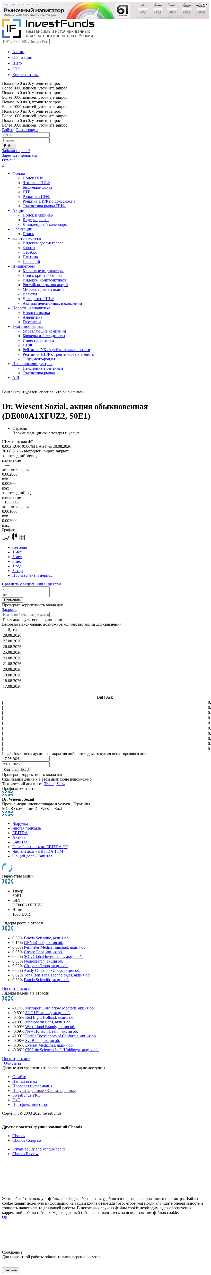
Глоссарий (32, 322)
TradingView (54, 784)
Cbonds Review (25, 1154)
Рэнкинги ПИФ (36, 196)
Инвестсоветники (38, 340)
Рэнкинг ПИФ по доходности (49, 201)
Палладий (31, 261)
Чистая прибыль (26, 828)
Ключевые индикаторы (43, 271)
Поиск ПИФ (34, 178)
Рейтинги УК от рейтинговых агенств (56, 349)
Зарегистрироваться (19, 155)
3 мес (17, 556)
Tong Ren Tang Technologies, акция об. (57, 975)
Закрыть (9, 609)
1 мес (17, 552)
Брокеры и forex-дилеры (44, 336)
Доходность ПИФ (38, 298)
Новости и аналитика (31, 308)
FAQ (16, 1100)
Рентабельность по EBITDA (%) (40, 847)
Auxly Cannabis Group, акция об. (52, 970)
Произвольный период (32, 575)
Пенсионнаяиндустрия (32, 363)
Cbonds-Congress (26, 1140)
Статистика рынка (39, 373)
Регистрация (27, 130)
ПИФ (17, 63)
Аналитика (32, 317)
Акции (18, 51)
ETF (16, 69)
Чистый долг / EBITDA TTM (37, 851)
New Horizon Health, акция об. (51, 1031)
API (15, 377)
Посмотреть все (16, 988)
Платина (30, 257)
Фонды (18, 173)
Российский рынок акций (45, 285)
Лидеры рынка (36, 220)
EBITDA (20, 833)
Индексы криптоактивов (44, 280)
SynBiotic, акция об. (42, 1040)
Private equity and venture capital (39, 1149)
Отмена (8, 160)
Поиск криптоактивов (42, 275)
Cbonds (18, 1135)
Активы (19, 837)
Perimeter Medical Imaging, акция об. (55, 947)
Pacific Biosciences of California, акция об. (61, 1036)
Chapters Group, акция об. (46, 966)
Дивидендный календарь (45, 224)
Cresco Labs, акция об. (43, 952)
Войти (7, 130)
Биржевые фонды (38, 187)
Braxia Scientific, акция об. (46, 938)
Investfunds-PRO (26, 1095)
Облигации (22, 57)
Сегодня (19, 547)
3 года (17, 570)
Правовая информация (32, 1086)
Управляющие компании (44, 331)
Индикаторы (23, 266)
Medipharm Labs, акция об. (48, 1022)
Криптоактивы (25, 74)
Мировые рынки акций (43, 289)
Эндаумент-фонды (39, 359)
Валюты (30, 294)
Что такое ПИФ (36, 182)
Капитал (19, 842)
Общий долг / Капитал (32, 856)
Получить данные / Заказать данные (44, 1090)
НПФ (27, 345)
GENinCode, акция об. (43, 942)
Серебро (30, 252)
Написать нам (24, 1081)
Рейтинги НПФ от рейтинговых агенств (58, 354)
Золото (29, 247)
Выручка (20, 823)
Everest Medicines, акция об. (49, 1045)
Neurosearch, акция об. (43, 961)
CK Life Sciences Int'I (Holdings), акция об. (62, 1050)
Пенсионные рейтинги (43, 368)
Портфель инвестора (30, 1104)
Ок (4, 1217)
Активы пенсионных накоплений (52, 303)
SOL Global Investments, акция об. (53, 956)
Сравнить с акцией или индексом (31, 584)
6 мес (17, 561)
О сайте (19, 1076)
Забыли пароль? (16, 150)
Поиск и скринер (38, 215)
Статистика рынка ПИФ (44, 206)
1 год (16, 566)
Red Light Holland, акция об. (49, 1017)
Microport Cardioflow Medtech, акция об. (60, 1008)
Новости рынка (36, 312)
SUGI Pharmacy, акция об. (48, 1013)
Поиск (28, 233)
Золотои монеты (26, 238)
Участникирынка (27, 326)
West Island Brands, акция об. (50, 1026)
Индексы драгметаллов (43, 243)
